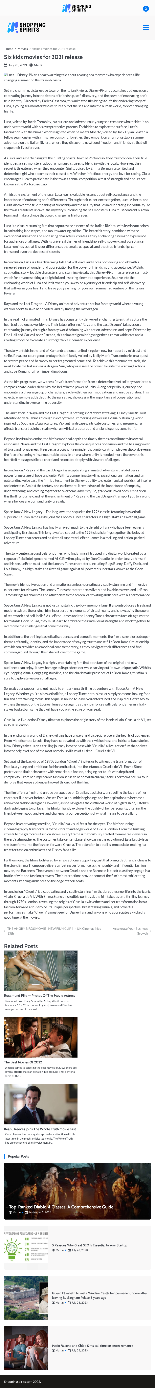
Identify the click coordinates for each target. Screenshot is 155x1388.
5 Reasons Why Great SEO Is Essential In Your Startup (89, 1245)
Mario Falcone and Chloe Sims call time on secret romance (92, 1346)
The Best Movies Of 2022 (23, 1062)
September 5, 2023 (40, 1212)
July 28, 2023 (80, 1250)
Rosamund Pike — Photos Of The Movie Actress (39, 995)
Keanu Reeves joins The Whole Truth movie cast (40, 1129)
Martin (39, 65)
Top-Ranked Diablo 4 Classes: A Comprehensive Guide (61, 1207)
